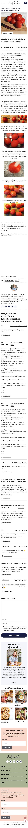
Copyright (22, 824)
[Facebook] (14, 761)
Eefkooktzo (5, 546)
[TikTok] (17, 761)
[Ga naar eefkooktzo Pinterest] (5, 306)
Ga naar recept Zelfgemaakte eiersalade (21, 698)
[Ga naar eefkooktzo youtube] (15, 306)
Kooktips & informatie (10, 8)
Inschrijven (7, 747)
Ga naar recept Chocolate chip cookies (7, 715)
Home (2, 8)
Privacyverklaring (15, 824)
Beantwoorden (7, 335)
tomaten (16, 280)
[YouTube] (20, 761)
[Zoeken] (25, 3)
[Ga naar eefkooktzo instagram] (2, 306)
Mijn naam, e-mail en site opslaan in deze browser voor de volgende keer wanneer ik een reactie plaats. (15, 628)
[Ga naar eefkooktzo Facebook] (9, 306)
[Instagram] (7, 761)
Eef (2, 326)
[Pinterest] (10, 761)
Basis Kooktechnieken (9, 280)
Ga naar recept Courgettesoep (21, 715)
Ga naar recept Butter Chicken (7, 698)
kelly (2, 530)
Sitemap (14, 826)
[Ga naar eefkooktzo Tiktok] (12, 306)
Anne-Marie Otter (6, 563)
